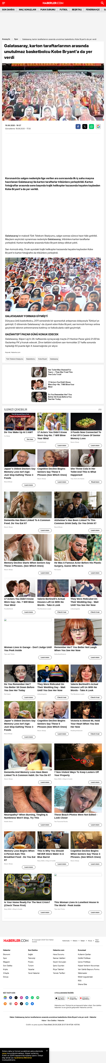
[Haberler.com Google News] (5, 998)
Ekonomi (6, 954)
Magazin (6, 962)
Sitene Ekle (82, 984)
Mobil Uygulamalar (85, 977)
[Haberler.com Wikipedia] (11, 1004)
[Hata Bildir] (48, 1025)
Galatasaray (54, 359)
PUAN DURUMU (47, 9)
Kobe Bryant (42, 359)
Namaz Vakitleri (59, 958)
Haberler (6, 950)
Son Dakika (7, 965)
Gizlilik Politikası (84, 958)
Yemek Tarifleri (59, 973)
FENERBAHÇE (93, 9)
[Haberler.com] (16, 940)
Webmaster (82, 973)
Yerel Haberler (34, 973)
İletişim (83, 941)
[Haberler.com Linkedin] (27, 998)
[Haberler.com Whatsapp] (32, 998)
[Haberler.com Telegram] (27, 1004)
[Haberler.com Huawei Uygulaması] (84, 998)
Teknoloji (31, 958)
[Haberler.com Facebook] (11, 998)
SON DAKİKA (8, 9)
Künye (90, 941)
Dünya (5, 977)
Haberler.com (58, 950)
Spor (16, 39)
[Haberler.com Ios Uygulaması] (60, 998)
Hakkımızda (66, 941)
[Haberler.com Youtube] (16, 1004)
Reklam (75, 941)
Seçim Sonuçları (59, 962)
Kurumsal (82, 950)
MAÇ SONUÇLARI (27, 9)
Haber (44, 1020)
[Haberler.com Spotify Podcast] (38, 998)
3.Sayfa (6, 973)
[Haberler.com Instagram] (21, 998)
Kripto (5, 969)
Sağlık (30, 954)
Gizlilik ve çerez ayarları (34, 1025)
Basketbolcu (30, 359)
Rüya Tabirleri (58, 969)
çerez (4, 1053)
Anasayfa (6, 39)
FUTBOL (64, 9)
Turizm (31, 965)
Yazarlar (31, 969)
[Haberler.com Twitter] (16, 998)
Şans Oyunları (58, 965)
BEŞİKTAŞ (77, 9)
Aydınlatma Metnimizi (23, 1058)
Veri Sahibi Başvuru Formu (88, 969)
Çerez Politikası (84, 962)
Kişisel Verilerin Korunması (88, 965)
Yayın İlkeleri (97, 941)
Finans (30, 962)
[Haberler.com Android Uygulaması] (72, 998)
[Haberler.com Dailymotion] (32, 1004)
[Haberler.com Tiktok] (21, 1004)
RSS (79, 980)
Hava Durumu (58, 954)
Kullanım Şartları (84, 954)
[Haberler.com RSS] (5, 1004)
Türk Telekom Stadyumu (14, 359)
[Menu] (3, 3)
